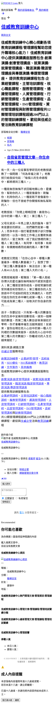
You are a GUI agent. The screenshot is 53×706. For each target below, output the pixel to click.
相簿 (9, 138)
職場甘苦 (25, 132)
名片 (9, 145)
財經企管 (24, 469)
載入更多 (6, 484)
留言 (38, 458)
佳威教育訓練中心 (20, 27)
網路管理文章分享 (28, 473)
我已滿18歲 (7, 700)
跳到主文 (6, 35)
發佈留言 (6, 502)
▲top (3, 478)
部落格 (10, 141)
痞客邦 (31, 458)
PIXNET (13, 658)
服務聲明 (32, 662)
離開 (17, 700)
